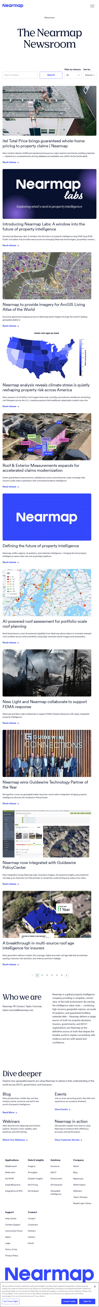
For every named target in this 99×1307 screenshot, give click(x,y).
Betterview (10, 1173)
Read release (9, 162)
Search (51, 75)
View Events (61, 1109)
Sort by (86, 70)
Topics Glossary (80, 1197)
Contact (31, 1219)
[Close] (95, 1286)
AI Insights (32, 1173)
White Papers (79, 1185)
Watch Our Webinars (14, 1140)
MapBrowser (11, 1166)
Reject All (87, 1301)
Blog (75, 1173)
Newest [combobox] (88, 75)
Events (31, 1243)
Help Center (10, 1219)
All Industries (56, 1185)
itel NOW (9, 1179)
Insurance (55, 1166)
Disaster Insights (35, 1179)
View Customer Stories (67, 1140)
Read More (8, 1113)
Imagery (31, 1166)
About (76, 1166)
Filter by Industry (72, 70)
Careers (31, 1237)
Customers (33, 1225)
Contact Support (12, 1225)
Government (56, 1179)
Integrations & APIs (14, 1191)
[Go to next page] (67, 975)
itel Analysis (33, 1191)
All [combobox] (67, 75)
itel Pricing (33, 1185)
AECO (53, 1173)
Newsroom (78, 1179)
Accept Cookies (69, 1301)
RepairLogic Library (82, 1203)
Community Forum (14, 1231)
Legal (7, 1243)
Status (8, 1237)
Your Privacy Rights (10, 1301)
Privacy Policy (11, 1256)
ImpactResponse (12, 1185)
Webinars (77, 1191)
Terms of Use (11, 1250)
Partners (32, 1231)
